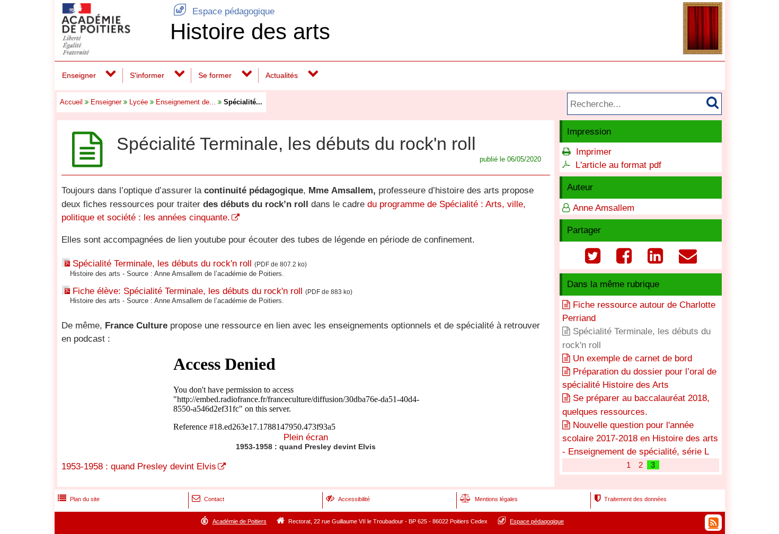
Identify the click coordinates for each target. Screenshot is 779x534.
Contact (208, 499)
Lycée (138, 102)
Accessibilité (348, 499)
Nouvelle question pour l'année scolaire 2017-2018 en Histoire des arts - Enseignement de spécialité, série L (640, 438)
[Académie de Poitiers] (110, 52)
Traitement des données (630, 499)
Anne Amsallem (603, 208)
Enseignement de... (186, 102)
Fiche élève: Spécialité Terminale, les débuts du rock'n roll (188, 291)
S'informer (147, 75)
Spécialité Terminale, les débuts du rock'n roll (162, 264)
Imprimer (594, 152)
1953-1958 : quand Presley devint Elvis (138, 466)
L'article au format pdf (618, 165)
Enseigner (79, 75)
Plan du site (79, 499)
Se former (215, 75)
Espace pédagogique (224, 11)
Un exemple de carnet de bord (632, 358)
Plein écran (306, 437)
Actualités (281, 75)
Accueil (71, 102)
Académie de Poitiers (240, 521)
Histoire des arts (250, 31)
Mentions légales (489, 499)
